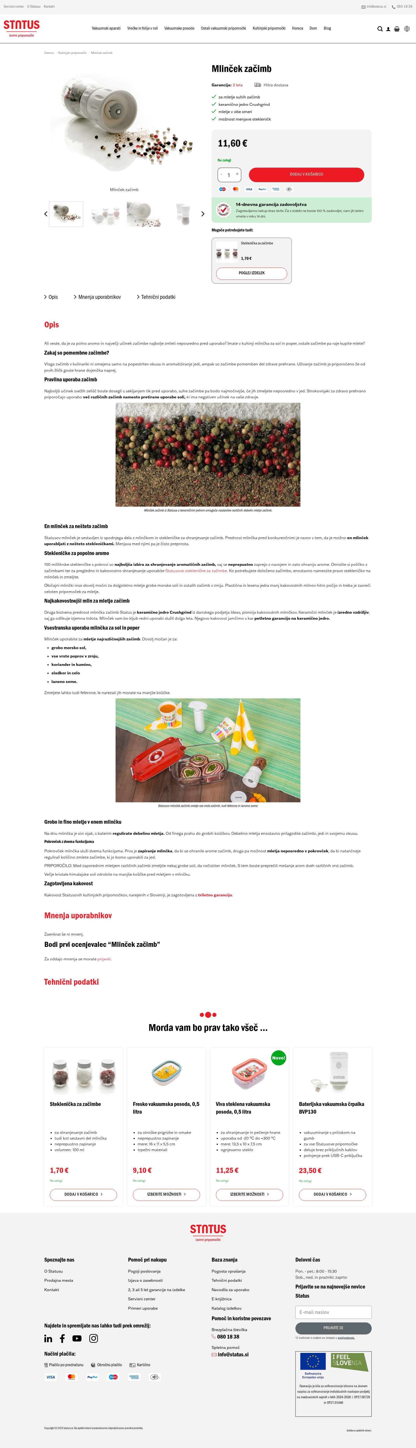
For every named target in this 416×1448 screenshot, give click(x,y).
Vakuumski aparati (106, 29)
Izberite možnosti (164, 1195)
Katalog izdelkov (227, 1308)
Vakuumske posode (179, 29)
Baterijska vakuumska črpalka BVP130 (331, 1108)
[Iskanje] (380, 28)
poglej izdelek (252, 273)
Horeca (297, 29)
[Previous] (53, 129)
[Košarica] (397, 29)
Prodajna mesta (58, 1280)
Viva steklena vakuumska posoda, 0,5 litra (243, 1108)
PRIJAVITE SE (333, 1328)
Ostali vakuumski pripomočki (223, 29)
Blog (327, 29)
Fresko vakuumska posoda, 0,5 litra (166, 1108)
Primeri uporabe (143, 1308)
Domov (49, 53)
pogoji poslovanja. (346, 1338)
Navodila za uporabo (230, 1289)
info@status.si (233, 1355)
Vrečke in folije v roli (142, 29)
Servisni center (14, 7)
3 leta (238, 85)
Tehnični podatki (227, 1280)
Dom (313, 29)
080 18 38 (228, 1337)
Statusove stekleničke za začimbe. (196, 570)
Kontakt (49, 7)
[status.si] (21, 28)
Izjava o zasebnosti (145, 1280)
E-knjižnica (222, 1298)
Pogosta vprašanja (229, 1271)
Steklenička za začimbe (75, 1105)
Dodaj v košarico (306, 175)
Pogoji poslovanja (144, 1271)
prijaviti (104, 959)
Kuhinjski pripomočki (269, 29)
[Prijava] (388, 29)
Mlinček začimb (101, 53)
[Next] (195, 129)
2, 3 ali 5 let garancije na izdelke (156, 1289)
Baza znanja (224, 1260)
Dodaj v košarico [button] (81, 1195)
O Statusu (33, 7)
